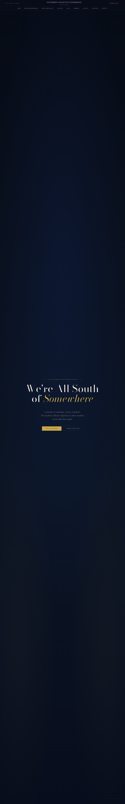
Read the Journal (51, 428)
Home (19, 8)
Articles (85, 8)
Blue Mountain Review (31, 8)
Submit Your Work (73, 428)
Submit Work (114, 3)
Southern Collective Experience (64, 2)
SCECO (68, 8)
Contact (104, 8)
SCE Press (60, 8)
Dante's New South (47, 8)
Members (76, 8)
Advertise (95, 8)
